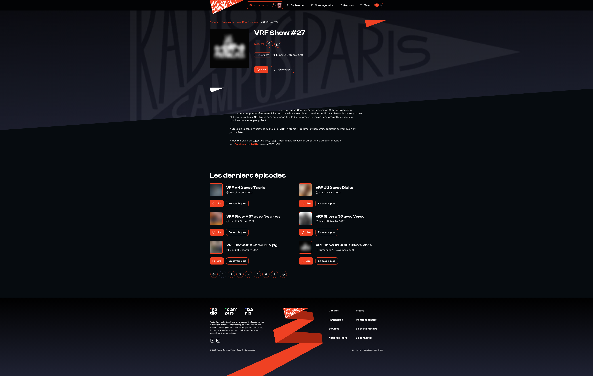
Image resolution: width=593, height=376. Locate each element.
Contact (334, 310)
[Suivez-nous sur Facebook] (212, 341)
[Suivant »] (283, 274)
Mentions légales (366, 319)
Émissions (228, 22)
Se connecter (364, 337)
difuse (380, 350)
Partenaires (336, 319)
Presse (360, 310)
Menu (367, 5)
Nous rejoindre (324, 5)
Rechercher (298, 5)
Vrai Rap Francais (247, 22)
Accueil (214, 22)
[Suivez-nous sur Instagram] (218, 341)
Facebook (240, 144)
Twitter (255, 144)
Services (348, 5)
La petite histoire (366, 328)
